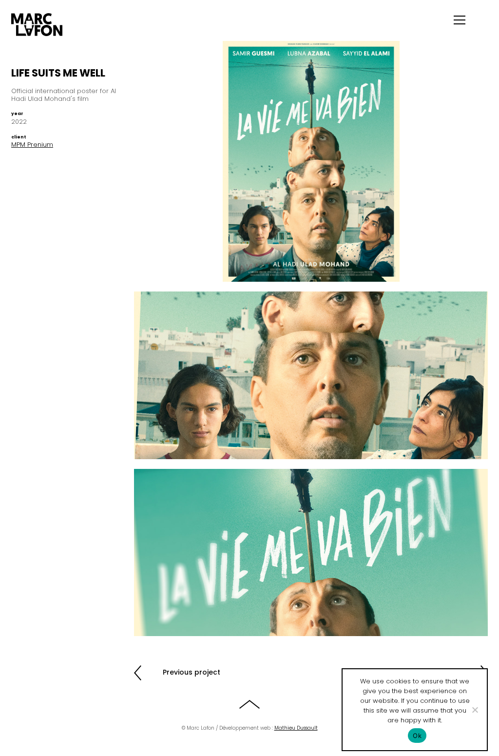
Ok (417, 735)
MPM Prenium (32, 144)
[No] (475, 710)
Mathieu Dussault (296, 728)
